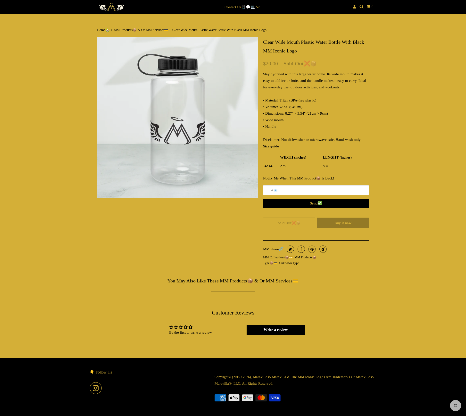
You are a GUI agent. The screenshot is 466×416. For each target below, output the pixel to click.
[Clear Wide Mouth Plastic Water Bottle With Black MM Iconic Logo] (177, 117)
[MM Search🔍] (362, 6)
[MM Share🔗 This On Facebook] (300, 249)
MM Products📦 (305, 257)
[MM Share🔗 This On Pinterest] (311, 249)
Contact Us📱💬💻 (240, 7)
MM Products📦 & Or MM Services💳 (141, 30)
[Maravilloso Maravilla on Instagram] (97, 388)
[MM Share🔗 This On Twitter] (289, 249)
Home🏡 (103, 30)
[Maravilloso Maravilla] (111, 7)
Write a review (276, 330)
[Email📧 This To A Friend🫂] (322, 249)
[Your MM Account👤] (355, 6)
